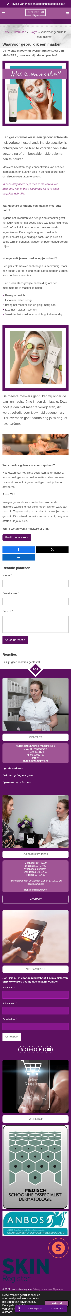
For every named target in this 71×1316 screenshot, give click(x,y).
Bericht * (7, 611)
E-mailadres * (10, 593)
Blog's (33, 32)
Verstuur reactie (15, 640)
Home (6, 32)
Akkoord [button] (57, 1303)
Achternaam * (9, 1003)
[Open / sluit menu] (3, 13)
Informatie (20, 32)
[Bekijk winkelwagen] (67, 13)
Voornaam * (8, 987)
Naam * (7, 575)
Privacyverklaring (42, 1289)
